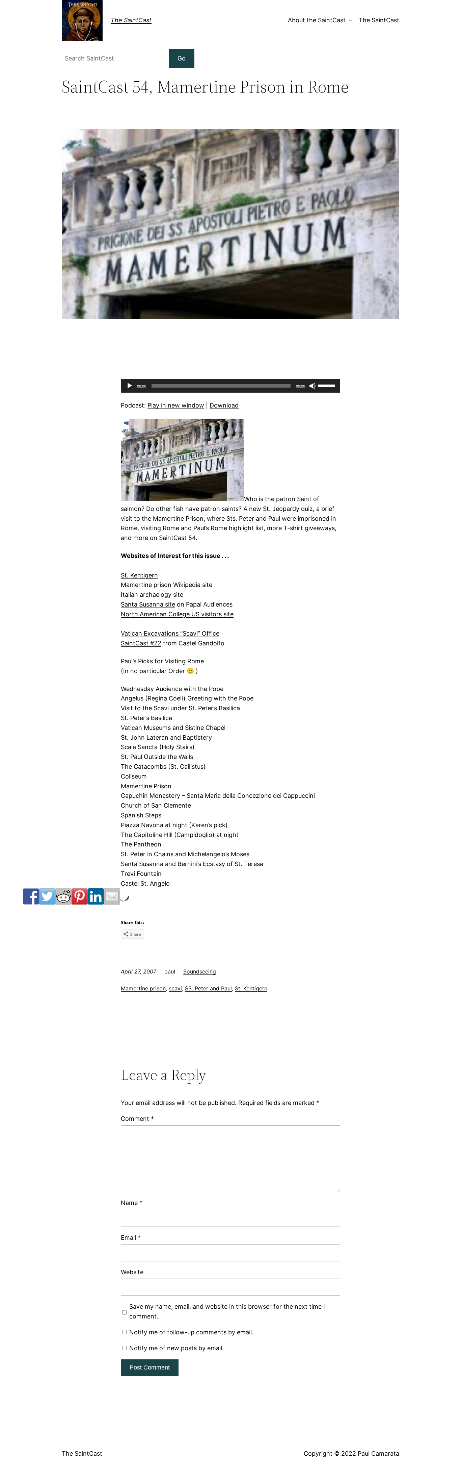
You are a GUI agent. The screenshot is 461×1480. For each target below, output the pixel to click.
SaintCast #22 (141, 643)
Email (131, 1237)
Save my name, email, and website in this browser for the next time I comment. (227, 1311)
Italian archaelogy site (152, 594)
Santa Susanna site (148, 604)
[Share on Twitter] (47, 896)
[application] (230, 386)
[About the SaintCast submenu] (349, 20)
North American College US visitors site (177, 614)
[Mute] (312, 386)
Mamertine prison (143, 988)
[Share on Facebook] (31, 896)
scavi (175, 988)
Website (132, 1272)
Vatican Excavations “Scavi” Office (170, 633)
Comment (137, 1118)
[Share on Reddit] (63, 896)
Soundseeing (199, 971)
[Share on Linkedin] (96, 896)
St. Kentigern (139, 575)
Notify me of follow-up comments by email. (191, 1332)
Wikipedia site (192, 584)
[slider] (327, 385)
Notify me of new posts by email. (176, 1348)
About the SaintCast (317, 20)
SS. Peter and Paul (208, 988)
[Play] (129, 386)
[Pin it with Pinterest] (80, 896)
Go (182, 58)
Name (131, 1202)
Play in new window (175, 405)
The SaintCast (131, 20)
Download (224, 405)
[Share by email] (112, 896)
